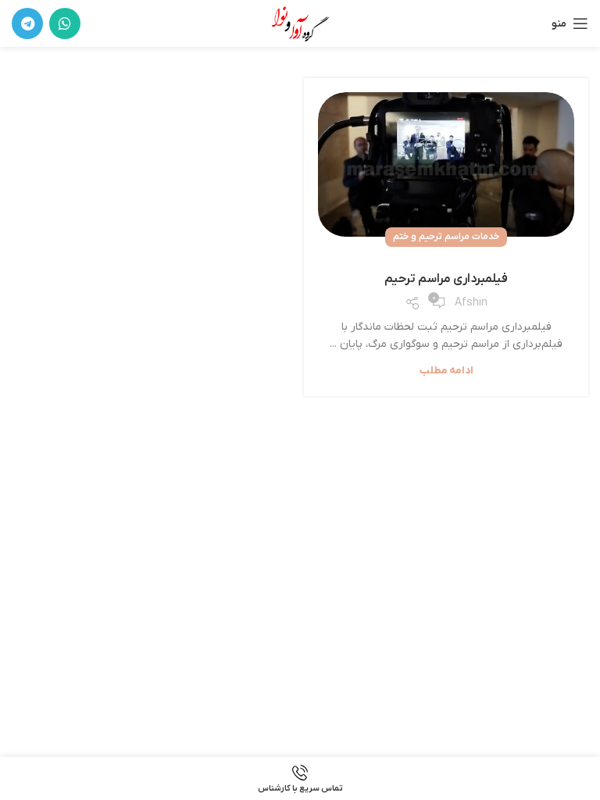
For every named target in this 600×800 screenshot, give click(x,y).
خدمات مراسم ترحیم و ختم (446, 236)
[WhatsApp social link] (64, 23)
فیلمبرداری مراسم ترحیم (446, 279)
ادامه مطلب (446, 371)
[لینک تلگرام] (27, 23)
